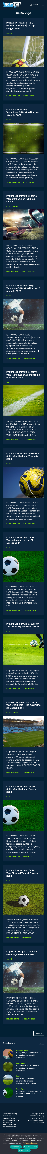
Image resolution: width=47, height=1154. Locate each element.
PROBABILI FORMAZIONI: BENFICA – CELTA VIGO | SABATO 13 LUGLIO (23, 625)
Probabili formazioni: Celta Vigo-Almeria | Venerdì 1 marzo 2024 (22, 873)
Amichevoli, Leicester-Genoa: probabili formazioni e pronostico (29, 1093)
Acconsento (16, 1147)
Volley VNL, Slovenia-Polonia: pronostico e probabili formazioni (29, 1055)
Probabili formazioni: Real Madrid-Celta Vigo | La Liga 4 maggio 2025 (21, 25)
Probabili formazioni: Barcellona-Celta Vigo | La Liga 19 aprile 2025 (22, 112)
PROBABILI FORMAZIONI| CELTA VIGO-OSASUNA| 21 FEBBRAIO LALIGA (21, 199)
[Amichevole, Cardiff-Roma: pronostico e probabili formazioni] (8, 1067)
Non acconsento (30, 1147)
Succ (38, 1033)
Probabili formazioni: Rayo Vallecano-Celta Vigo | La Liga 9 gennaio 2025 (23, 288)
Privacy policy (24, 1150)
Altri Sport (19, 1050)
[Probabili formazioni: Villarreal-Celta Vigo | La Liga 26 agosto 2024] (23, 482)
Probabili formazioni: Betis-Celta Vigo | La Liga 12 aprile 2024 (21, 789)
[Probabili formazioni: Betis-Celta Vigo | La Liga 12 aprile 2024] (23, 815)
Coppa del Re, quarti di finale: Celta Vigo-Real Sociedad (22, 953)
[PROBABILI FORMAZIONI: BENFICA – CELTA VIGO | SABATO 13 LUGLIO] (23, 649)
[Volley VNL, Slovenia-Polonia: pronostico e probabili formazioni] (8, 1054)
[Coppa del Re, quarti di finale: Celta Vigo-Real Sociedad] (23, 977)
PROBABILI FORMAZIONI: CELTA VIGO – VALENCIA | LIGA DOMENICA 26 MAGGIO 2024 (23, 705)
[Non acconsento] (44, 1143)
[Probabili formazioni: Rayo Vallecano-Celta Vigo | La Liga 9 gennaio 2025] (23, 314)
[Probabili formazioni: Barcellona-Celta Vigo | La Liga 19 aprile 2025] (23, 138)
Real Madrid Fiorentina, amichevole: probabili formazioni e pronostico (26, 1081)
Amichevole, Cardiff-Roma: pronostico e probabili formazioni (28, 1068)
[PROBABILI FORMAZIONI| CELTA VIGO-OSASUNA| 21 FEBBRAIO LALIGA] (23, 224)
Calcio (9, 33)
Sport (15, 206)
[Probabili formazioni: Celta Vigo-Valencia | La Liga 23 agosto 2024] (23, 566)
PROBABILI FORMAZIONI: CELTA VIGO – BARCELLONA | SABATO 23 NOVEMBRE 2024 (23, 375)
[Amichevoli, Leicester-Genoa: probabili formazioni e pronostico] (8, 1092)
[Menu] (43, 4)
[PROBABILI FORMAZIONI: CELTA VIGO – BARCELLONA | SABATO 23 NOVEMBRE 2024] (23, 400)
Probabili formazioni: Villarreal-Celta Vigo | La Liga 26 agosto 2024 (22, 456)
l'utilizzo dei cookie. (30, 1143)
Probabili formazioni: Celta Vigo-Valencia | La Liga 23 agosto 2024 (20, 540)
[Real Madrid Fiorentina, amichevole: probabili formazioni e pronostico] (8, 1080)
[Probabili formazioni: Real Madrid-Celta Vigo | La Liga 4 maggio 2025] (23, 51)
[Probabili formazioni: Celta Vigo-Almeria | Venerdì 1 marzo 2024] (23, 899)
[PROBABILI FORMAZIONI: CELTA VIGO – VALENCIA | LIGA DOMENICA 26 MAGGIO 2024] (23, 731)
